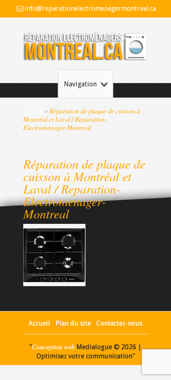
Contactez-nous (119, 323)
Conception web (53, 346)
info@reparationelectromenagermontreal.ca (90, 8)
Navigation (80, 84)
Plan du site (73, 323)
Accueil (33, 110)
